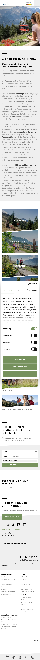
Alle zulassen (20, 359)
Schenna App (24, 577)
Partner (23, 607)
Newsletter (24, 579)
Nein (11, 488)
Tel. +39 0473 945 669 (26, 556)
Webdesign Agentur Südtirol (4, 641)
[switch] (34, 335)
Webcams (23, 582)
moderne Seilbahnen (28, 132)
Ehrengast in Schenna (27, 609)
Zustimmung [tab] (7, 290)
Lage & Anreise (5, 577)
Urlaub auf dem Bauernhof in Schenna (9, 627)
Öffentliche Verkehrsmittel (8, 579)
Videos (23, 587)
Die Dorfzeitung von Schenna (29, 612)
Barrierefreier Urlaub (27, 602)
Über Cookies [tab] (32, 290)
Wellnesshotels (15, 117)
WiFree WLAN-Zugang (27, 591)
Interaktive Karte (25, 584)
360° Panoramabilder (27, 589)
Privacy (23, 563)
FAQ (22, 599)
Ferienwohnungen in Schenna (9, 624)
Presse (23, 604)
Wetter (3, 582)
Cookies (18, 563)
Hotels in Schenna (6, 617)
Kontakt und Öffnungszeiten (14, 543)
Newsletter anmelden (12, 516)
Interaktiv (24, 574)
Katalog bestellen (26, 597)
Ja (4, 488)
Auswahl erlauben (20, 367)
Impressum (29, 563)
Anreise (5, 452)
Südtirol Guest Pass (6, 584)
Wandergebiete (8, 137)
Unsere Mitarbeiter (6, 594)
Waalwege (20, 94)
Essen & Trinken (5, 587)
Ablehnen (20, 374)
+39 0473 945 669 (9, 535)
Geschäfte (4, 589)
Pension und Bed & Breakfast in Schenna (10, 621)
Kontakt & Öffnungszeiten (8, 591)
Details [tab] (19, 290)
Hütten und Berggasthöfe (25, 165)
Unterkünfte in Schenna (9, 615)
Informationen (6, 574)
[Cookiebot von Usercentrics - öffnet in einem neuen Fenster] (28, 284)
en (34, 640)
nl (37, 640)
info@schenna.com (29, 560)
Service (23, 595)
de (27, 640)
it (30, 640)
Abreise (5, 456)
